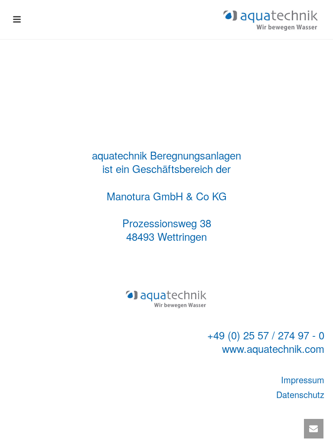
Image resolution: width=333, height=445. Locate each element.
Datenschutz (300, 394)
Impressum (302, 379)
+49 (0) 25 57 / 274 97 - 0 (265, 334)
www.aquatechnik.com (273, 348)
